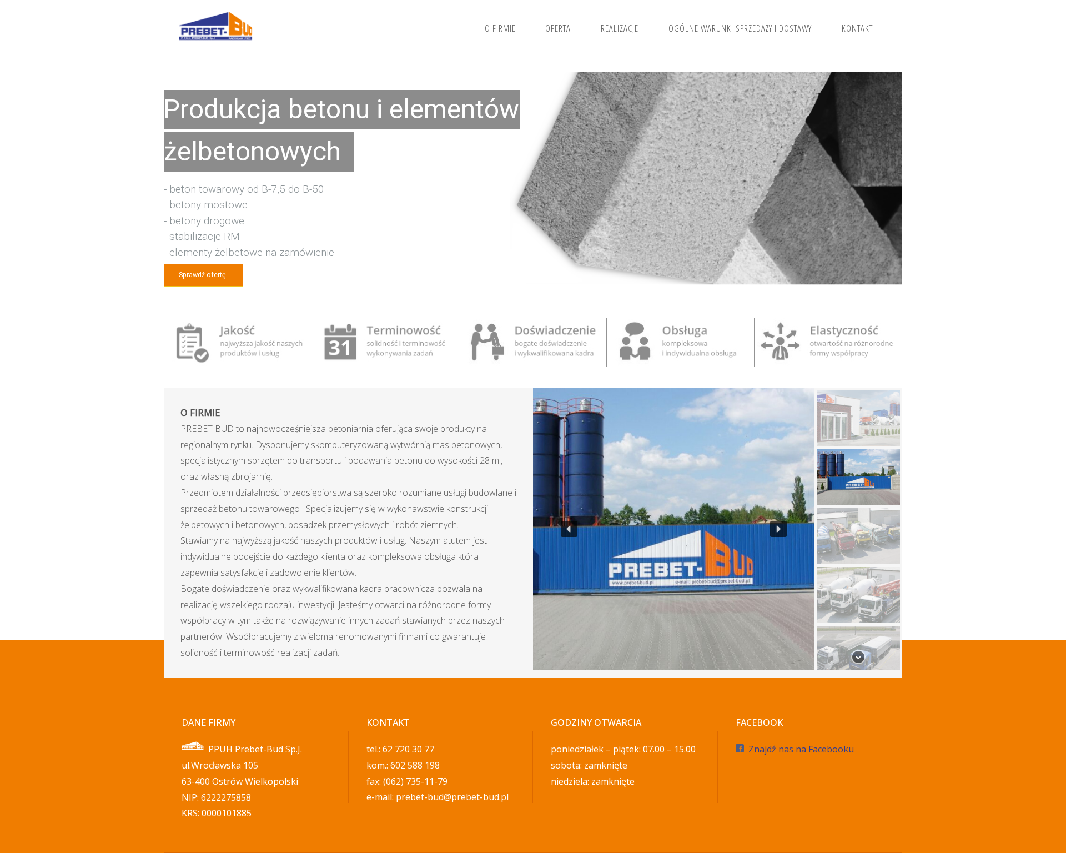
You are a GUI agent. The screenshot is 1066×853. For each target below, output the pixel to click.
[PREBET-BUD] (216, 28)
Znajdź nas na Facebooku (801, 749)
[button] (569, 529)
